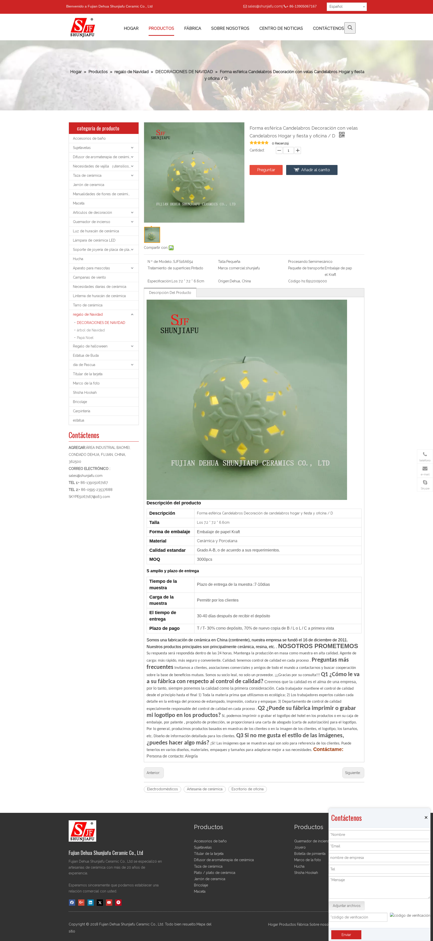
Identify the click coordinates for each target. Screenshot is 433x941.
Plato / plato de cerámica (214, 873)
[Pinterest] (118, 902)
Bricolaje (80, 402)
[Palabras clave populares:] (350, 28)
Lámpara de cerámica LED (94, 240)
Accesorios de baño (89, 138)
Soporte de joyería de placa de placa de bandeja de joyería (106, 250)
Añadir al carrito (315, 169)
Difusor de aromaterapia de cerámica (103, 157)
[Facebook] (72, 902)
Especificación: (160, 281)
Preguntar (266, 169)
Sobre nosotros (322, 924)
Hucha (78, 259)
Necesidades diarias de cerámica (99, 287)
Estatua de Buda (86, 355)
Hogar (273, 924)
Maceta (78, 203)
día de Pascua (84, 365)
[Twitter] (100, 902)
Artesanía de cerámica (205, 789)
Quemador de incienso (91, 222)
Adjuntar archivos (347, 906)
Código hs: (297, 281)
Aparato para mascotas (91, 268)
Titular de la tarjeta (87, 374)
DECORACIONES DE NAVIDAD (101, 323)
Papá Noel (85, 338)
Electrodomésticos (162, 789)
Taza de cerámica (87, 175)
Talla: (222, 262)
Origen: (224, 281)
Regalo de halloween (90, 346)
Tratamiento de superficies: (169, 268)
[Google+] (81, 902)
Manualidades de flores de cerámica (102, 194)
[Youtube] (109, 902)
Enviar (346, 935)
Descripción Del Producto (170, 293)
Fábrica (302, 924)
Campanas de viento (89, 277)
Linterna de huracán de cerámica (99, 296)
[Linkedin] (90, 902)
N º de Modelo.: (160, 262)
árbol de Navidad (91, 330)
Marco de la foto (86, 383)
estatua (78, 420)
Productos (287, 924)
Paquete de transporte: (306, 268)
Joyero (300, 847)
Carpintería (81, 411)
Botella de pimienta (310, 854)
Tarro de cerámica (87, 305)
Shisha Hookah (85, 393)
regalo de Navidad (88, 314)
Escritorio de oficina (248, 789)
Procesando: (298, 262)
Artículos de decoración (92, 213)
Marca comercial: (232, 268)
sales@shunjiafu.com (265, 6)
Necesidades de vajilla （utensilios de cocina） (106, 166)
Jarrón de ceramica (88, 185)
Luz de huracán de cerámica (96, 231)
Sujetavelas (82, 148)
